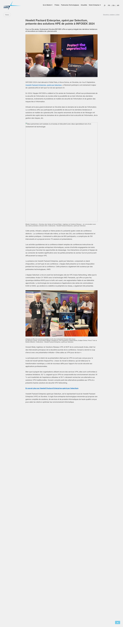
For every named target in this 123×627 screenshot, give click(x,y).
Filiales (57, 5)
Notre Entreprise (94, 5)
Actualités (84, 5)
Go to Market (47, 5)
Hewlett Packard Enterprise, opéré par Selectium (43, 85)
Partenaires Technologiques (70, 5)
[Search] (104, 5)
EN (113, 5)
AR (118, 5)
